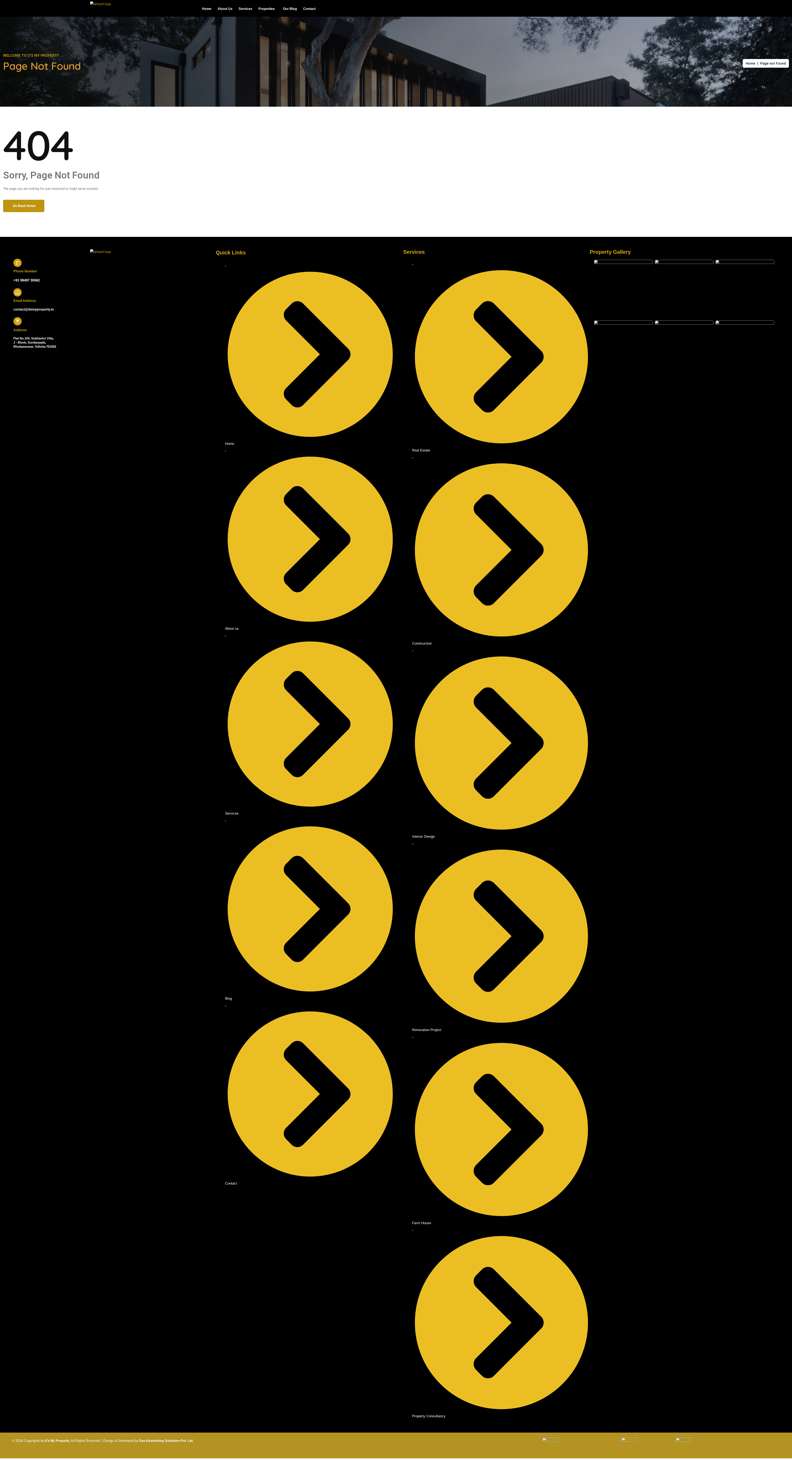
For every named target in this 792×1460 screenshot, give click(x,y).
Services (245, 9)
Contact (309, 9)
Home (206, 9)
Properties (266, 9)
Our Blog (290, 9)
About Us (225, 9)
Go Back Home (24, 206)
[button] (267, 9)
